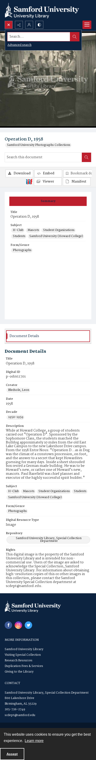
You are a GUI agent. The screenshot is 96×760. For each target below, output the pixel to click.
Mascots (33, 230)
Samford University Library (24, 649)
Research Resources (18, 660)
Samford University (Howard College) (56, 236)
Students (19, 236)
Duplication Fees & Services (24, 666)
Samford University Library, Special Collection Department (49, 540)
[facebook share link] (8, 625)
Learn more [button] (34, 741)
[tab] (48, 201)
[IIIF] (29, 181)
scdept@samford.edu (20, 715)
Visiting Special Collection (23, 654)
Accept (12, 754)
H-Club (18, 230)
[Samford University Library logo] (42, 10)
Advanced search (19, 45)
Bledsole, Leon (18, 390)
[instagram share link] (18, 625)
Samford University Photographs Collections (38, 145)
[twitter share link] (28, 625)
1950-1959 (15, 417)
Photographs (22, 250)
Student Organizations (59, 230)
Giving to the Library (19, 671)
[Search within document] (86, 157)
